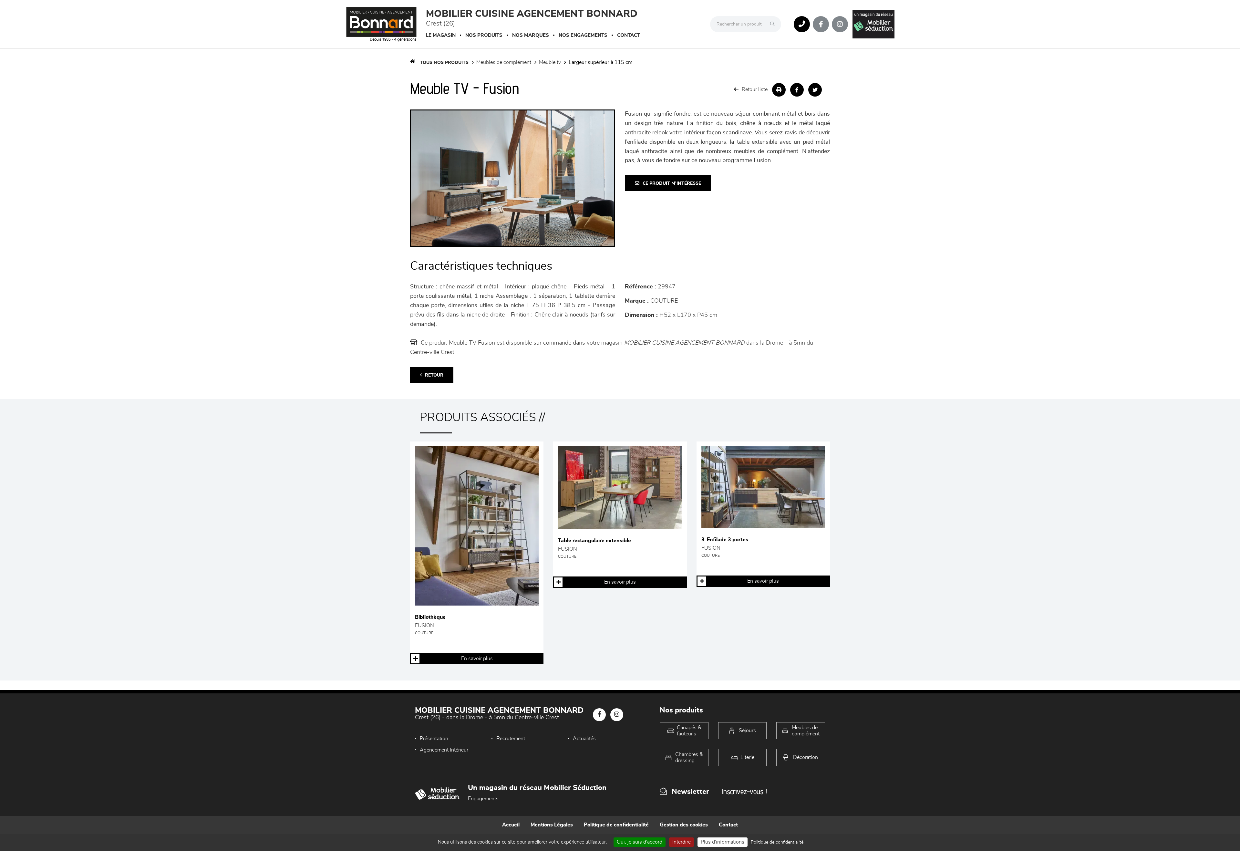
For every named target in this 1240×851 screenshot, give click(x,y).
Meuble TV (550, 62)
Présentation (434, 738)
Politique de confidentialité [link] (777, 842)
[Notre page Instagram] (840, 24)
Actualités (584, 738)
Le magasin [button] (441, 35)
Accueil (511, 824)
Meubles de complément (503, 62)
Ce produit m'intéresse (672, 183)
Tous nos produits (444, 62)
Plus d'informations (722, 842)
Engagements (483, 798)
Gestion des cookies (684, 824)
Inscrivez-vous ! (744, 791)
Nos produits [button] (483, 35)
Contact (628, 35)
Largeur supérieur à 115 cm (601, 62)
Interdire (681, 842)
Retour (434, 375)
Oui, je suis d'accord (639, 842)
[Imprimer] (779, 90)
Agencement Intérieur (444, 749)
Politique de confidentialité (616, 824)
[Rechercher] (774, 24)
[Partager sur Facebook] (797, 90)
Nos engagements (583, 35)
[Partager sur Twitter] (815, 90)
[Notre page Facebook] (821, 24)
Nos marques (530, 35)
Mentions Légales (552, 824)
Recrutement (510, 738)
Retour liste (755, 89)
